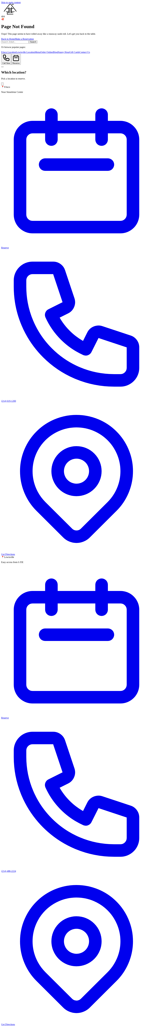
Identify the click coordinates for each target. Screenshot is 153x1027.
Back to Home (8, 39)
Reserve (16, 63)
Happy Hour (63, 52)
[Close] (2, 84)
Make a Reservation (24, 39)
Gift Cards (74, 52)
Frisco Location (8, 52)
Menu (37, 52)
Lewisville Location (25, 52)
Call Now (6, 63)
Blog (55, 52)
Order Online (46, 52)
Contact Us (84, 52)
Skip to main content (11, 2)
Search (33, 42)
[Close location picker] (2, 66)
